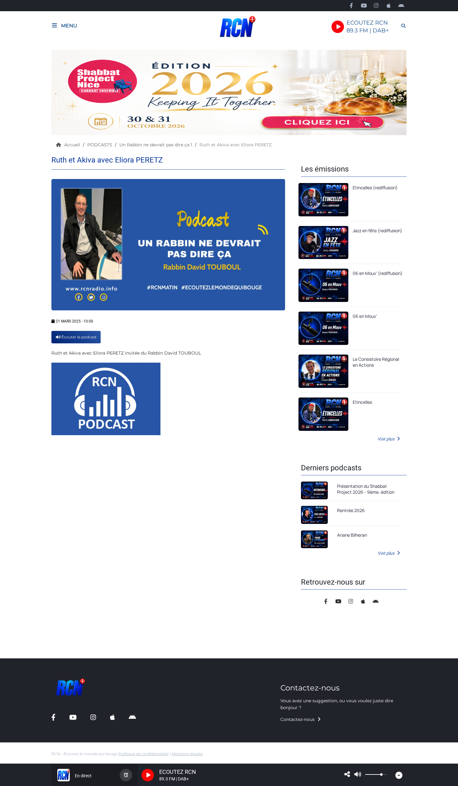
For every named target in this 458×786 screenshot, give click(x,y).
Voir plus (386, 438)
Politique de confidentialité (143, 753)
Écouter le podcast (78, 337)
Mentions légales (187, 753)
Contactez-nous (298, 719)
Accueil (72, 145)
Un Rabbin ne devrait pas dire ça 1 (156, 145)
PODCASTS (100, 145)
